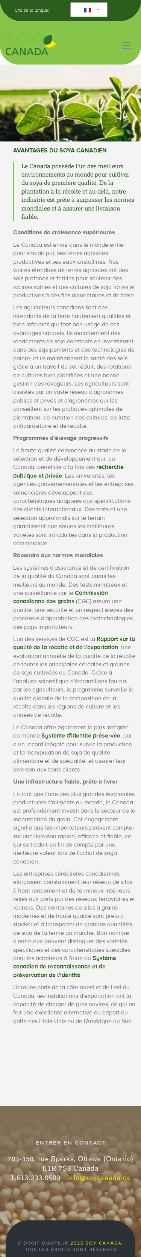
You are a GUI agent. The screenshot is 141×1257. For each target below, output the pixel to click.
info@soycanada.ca (98, 1177)
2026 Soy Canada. (97, 1243)
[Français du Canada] (88, 9)
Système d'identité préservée (80, 735)
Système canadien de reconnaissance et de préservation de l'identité (64, 966)
